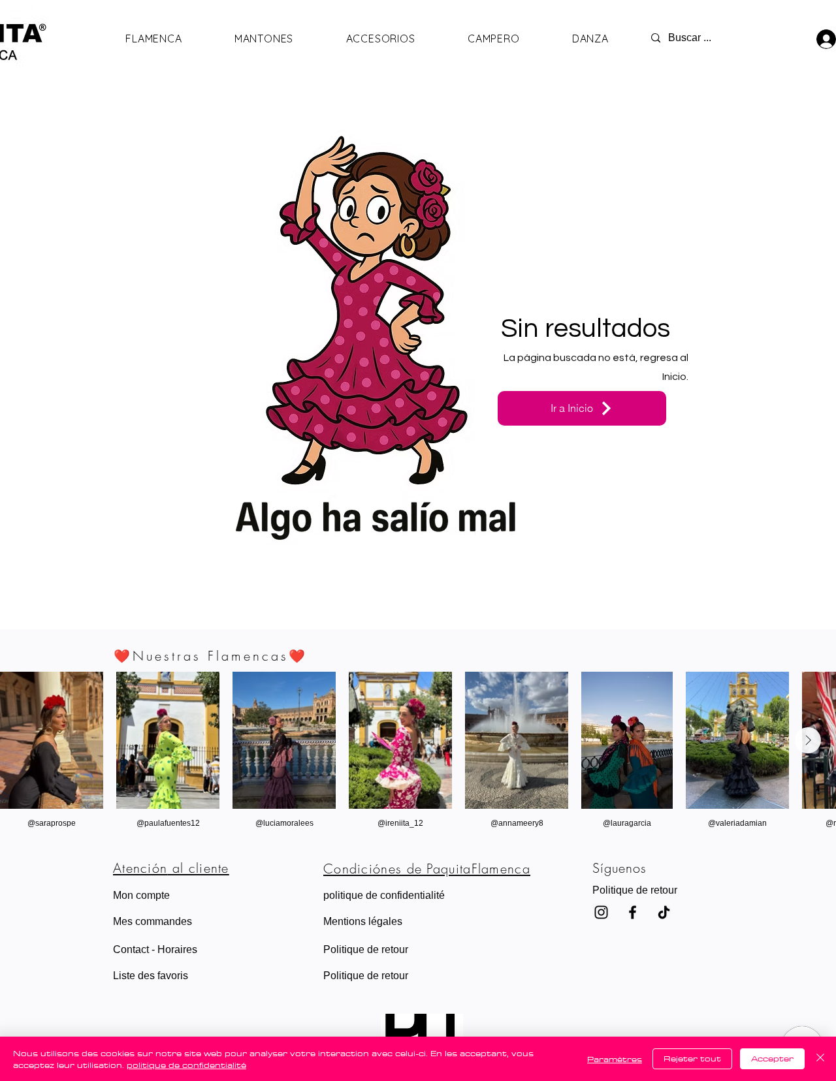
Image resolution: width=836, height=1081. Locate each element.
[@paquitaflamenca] (664, 912)
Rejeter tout (692, 1058)
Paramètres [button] (614, 1059)
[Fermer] (820, 1059)
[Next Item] (808, 740)
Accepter (772, 1058)
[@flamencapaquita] (632, 912)
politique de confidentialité (186, 1065)
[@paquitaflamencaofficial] (601, 912)
